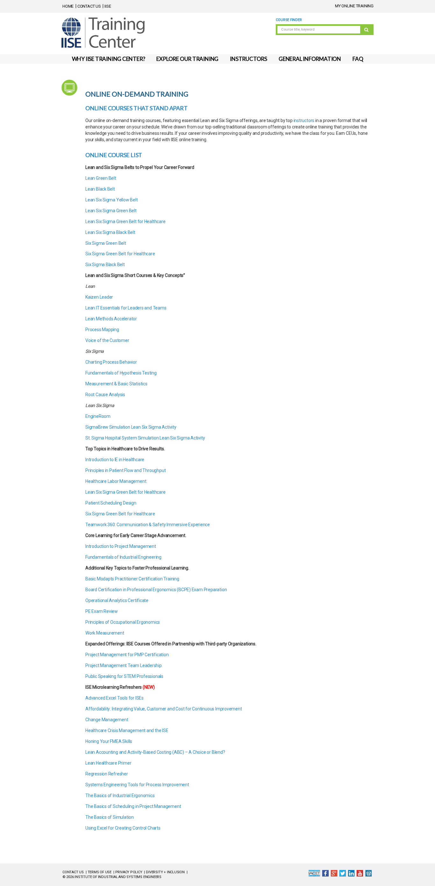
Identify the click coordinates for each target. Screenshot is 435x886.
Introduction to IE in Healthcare (115, 459)
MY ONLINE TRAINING (354, 6)
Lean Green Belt (101, 178)
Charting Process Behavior (111, 362)
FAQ (358, 58)
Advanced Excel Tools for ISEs (114, 698)
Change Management (106, 719)
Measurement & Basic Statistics (116, 383)
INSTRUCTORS (248, 58)
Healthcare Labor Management (116, 481)
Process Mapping (102, 329)
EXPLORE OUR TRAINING (187, 58)
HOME (68, 6)
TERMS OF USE (99, 872)
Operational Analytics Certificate (116, 600)
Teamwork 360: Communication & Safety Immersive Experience (147, 524)
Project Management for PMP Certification (127, 654)
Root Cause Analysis (105, 394)
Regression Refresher (106, 773)
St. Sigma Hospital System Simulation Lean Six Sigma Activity (145, 437)
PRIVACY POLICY (128, 872)
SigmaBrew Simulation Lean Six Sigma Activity (130, 427)
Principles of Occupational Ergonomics (123, 622)
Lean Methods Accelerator (111, 318)
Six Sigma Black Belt (105, 264)
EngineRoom (98, 416)
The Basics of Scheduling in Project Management (133, 806)
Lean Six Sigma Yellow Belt (111, 199)
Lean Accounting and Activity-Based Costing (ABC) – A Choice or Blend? (155, 752)
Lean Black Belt (100, 189)
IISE (107, 6)
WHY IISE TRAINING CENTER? (108, 58)
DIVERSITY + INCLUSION (165, 872)
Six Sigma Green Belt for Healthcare (120, 253)
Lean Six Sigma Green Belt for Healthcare (125, 221)
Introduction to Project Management (121, 546)
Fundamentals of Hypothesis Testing (121, 372)
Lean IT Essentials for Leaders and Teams (126, 307)
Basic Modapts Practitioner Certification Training (132, 578)
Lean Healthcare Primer (108, 763)
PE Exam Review (101, 611)
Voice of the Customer (107, 340)
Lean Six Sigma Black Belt (110, 232)
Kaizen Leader (99, 297)
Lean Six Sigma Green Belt (111, 210)
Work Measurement (105, 632)
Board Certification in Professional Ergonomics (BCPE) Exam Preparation (156, 589)
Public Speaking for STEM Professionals (125, 676)
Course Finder (289, 20)
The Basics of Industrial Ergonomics (120, 795)
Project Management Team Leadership (123, 665)
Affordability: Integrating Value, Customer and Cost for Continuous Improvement (163, 708)
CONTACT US (89, 6)
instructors (304, 120)
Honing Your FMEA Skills (108, 741)
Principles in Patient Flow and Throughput (126, 470)
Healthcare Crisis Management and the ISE (126, 730)
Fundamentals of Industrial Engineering (123, 557)
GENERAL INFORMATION (310, 58)
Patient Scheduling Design (110, 502)
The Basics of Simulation (109, 817)
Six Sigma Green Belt (106, 243)
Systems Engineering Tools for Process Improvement (137, 784)
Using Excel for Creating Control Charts (123, 828)
